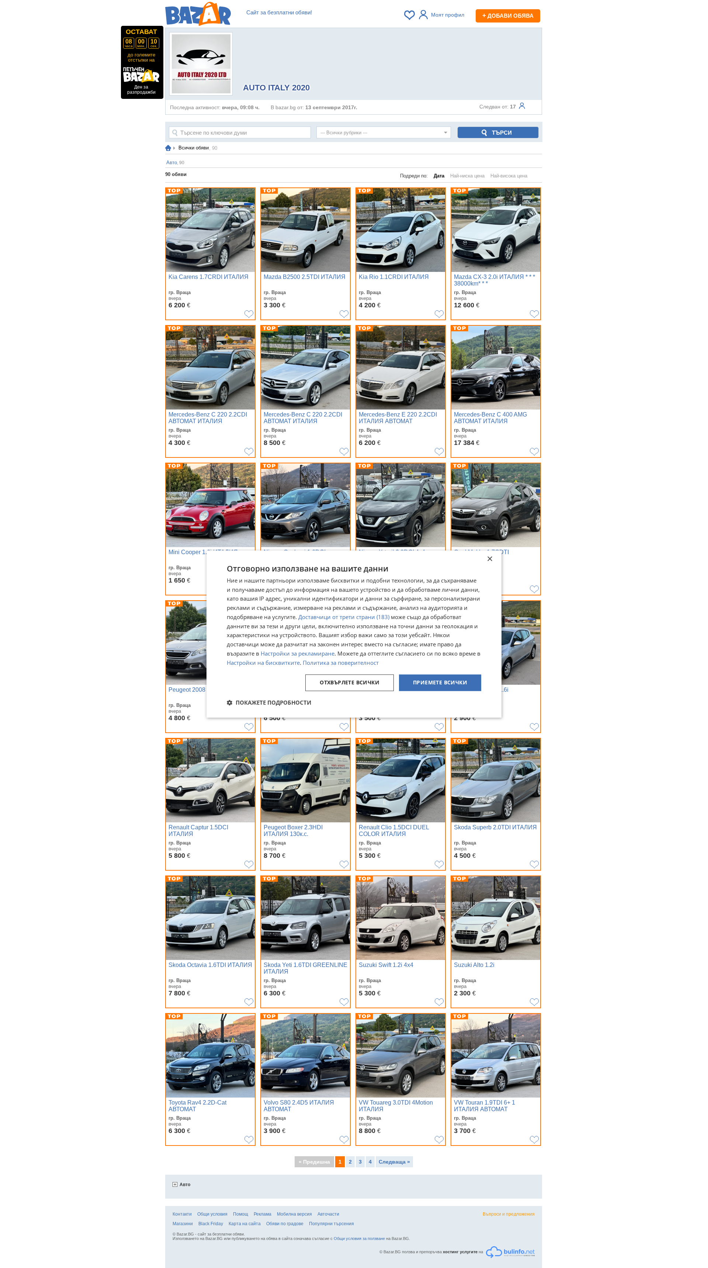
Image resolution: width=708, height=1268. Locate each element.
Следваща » (394, 1162)
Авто (185, 1184)
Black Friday (210, 1223)
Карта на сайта (245, 1223)
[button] (269, 702)
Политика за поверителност (341, 662)
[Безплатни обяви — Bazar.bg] (198, 15)
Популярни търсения (331, 1223)
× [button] (489, 559)
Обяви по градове (284, 1223)
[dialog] (354, 634)
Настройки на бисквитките (263, 662)
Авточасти (328, 1214)
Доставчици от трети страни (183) (343, 617)
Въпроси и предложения (509, 1214)
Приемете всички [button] (440, 682)
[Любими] (410, 15)
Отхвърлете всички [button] (349, 682)
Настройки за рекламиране (297, 653)
